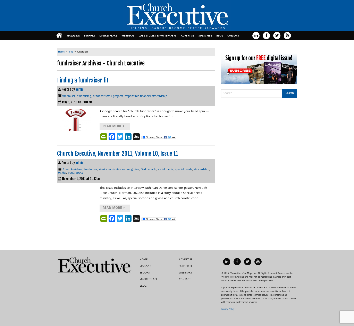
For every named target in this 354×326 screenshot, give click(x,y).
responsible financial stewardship (146, 96)
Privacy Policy (227, 309)
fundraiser (68, 96)
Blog (219, 36)
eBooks (145, 273)
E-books (89, 36)
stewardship (201, 169)
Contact (233, 36)
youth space (75, 172)
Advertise (187, 36)
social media (166, 169)
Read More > (114, 126)
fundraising (84, 96)
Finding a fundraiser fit (83, 80)
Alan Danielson (72, 169)
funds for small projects (108, 96)
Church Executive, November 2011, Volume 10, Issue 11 (117, 153)
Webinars (128, 36)
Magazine (73, 36)
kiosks (103, 169)
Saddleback (148, 169)
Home (144, 259)
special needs (183, 169)
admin (79, 89)
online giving (130, 169)
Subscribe (205, 36)
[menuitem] (59, 35)
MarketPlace (108, 36)
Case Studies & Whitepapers (158, 36)
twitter (62, 172)
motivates (114, 169)
